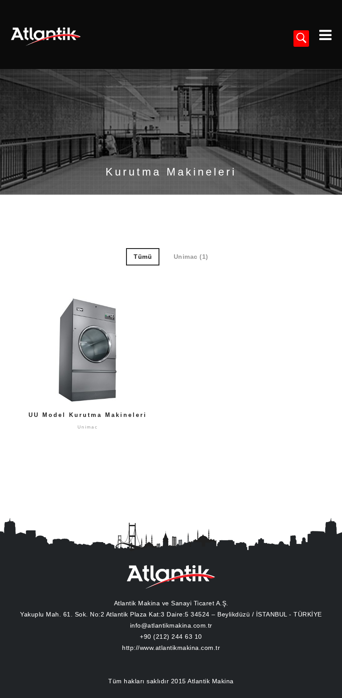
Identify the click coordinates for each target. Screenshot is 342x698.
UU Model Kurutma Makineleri (87, 415)
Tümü (143, 256)
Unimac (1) (191, 256)
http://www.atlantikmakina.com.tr (171, 647)
